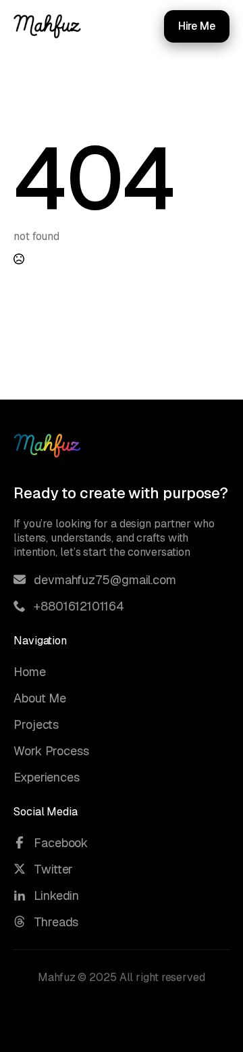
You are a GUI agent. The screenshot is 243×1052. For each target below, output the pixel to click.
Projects (36, 724)
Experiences (47, 777)
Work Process (51, 751)
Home (30, 671)
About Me (40, 698)
